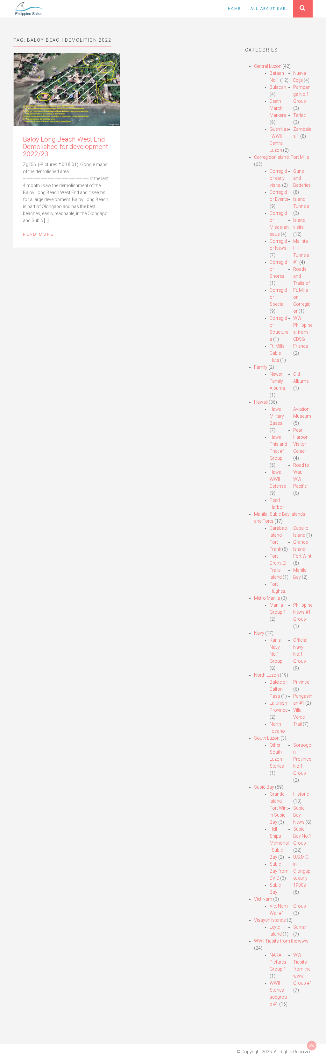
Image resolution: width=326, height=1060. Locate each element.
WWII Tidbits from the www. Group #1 (302, 969)
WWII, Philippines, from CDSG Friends (302, 332)
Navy (259, 633)
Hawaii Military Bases (277, 416)
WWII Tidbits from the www (281, 941)
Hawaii (261, 402)
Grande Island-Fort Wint (302, 549)
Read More (38, 234)
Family (260, 367)
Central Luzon (267, 66)
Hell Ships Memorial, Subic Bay (279, 843)
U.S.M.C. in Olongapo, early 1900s (301, 871)
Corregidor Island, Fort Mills (281, 157)
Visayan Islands (270, 920)
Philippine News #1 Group (302, 612)
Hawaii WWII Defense (278, 479)
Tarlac (299, 115)
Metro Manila (267, 598)
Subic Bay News (299, 815)
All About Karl (269, 9)
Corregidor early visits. (278, 178)
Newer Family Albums (277, 381)
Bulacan (278, 87)
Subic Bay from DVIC (279, 871)
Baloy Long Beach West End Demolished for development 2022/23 (65, 147)
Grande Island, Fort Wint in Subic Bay (279, 808)
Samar (300, 927)
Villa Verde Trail (299, 717)
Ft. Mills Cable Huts (277, 353)
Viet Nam (263, 899)
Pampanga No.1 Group (301, 94)
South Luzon (267, 738)
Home (234, 9)
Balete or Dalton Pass (278, 689)
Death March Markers (278, 108)
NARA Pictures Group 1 (278, 962)
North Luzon (266, 675)
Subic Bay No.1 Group (302, 836)
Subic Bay (264, 787)
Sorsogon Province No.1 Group (302, 759)
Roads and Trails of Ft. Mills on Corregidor (301, 290)
